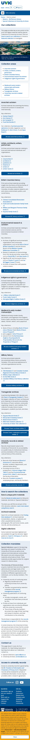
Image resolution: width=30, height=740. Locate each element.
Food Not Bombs (8, 122)
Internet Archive (6, 538)
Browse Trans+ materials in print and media (15, 433)
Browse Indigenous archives (14, 304)
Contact (3, 703)
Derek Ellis (11, 256)
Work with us (5, 697)
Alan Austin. (23, 256)
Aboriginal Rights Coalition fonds (13, 299)
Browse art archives (14, 173)
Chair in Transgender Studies (13, 397)
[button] (12, 7)
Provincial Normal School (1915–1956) (14, 473)
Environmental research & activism (15, 76)
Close (15, 737)
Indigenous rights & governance (14, 78)
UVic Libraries (10, 13)
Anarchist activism (10, 69)
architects (6, 161)
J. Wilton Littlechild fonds (11, 295)
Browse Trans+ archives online (14, 428)
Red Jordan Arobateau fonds (12, 418)
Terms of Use (8, 729)
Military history (9, 89)
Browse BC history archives (14, 216)
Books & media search (13, 498)
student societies (15, 478)
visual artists (7, 159)
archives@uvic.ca (21, 657)
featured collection (7, 38)
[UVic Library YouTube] (22, 682)
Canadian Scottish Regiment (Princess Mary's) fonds (15, 372)
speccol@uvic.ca (20, 655)
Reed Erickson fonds (9, 420)
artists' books (7, 169)
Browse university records (14, 485)
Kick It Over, (13, 130)
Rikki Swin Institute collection (12, 422)
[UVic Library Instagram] (17, 682)
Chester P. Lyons (13, 260)
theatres (5, 165)
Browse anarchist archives (14, 137)
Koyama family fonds (9, 212)
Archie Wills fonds (8, 377)
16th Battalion (7, 371)
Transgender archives (11, 91)
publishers (6, 163)
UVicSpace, (17, 536)
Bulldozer (4, 130)
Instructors (19, 693)
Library (7, 7)
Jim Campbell (7, 120)
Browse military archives (14, 385)
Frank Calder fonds (9, 297)
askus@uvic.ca (22, 711)
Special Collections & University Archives (15, 21)
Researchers (20, 695)
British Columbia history (12, 74)
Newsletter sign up (7, 691)
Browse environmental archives (14, 271)
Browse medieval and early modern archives (15, 347)
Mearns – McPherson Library (12, 19)
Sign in (19, 7)
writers (5, 167)
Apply (2, 7)
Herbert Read (7, 116)
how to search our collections (10, 36)
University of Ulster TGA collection (14, 424)
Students (19, 691)
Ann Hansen (7, 118)
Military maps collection (10, 375)
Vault (9, 536)
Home (3, 17)
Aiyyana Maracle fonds (10, 416)
